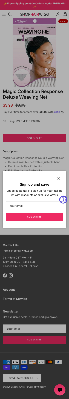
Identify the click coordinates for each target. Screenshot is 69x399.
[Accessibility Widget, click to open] (63, 199)
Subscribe (34, 216)
